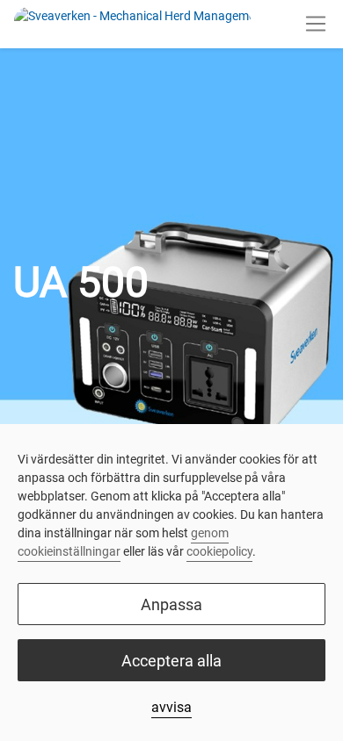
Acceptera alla (171, 660)
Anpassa (171, 604)
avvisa (171, 707)
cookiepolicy (219, 551)
